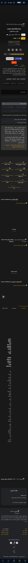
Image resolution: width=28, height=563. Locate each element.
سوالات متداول (5, 531)
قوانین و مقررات (4, 532)
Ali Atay (14, 231)
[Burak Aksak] (14, 258)
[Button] (2, 2)
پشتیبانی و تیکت (4, 534)
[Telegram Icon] (17, 543)
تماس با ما (24, 532)
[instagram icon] (11, 543)
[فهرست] (24, 2)
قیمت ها (25, 531)
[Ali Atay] (14, 215)
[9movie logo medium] (19, 2)
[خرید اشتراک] (5, 2)
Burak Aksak (14, 273)
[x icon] (14, 548)
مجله (26, 529)
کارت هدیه (24, 534)
